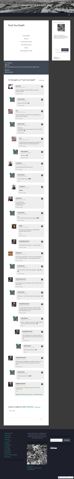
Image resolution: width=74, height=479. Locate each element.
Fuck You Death (16, 25)
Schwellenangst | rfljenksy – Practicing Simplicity (31, 394)
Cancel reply (37, 407)
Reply (42, 86)
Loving (6, 448)
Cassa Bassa (19, 163)
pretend (30, 66)
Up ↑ (69, 476)
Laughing (6, 445)
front (17, 66)
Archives (55, 57)
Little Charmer (21, 99)
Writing (6, 456)
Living (6, 446)
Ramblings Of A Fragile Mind (37, 5)
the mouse (18, 86)
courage (9, 66)
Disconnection (10, 72)
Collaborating (8, 433)
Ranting (6, 452)
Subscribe (65, 49)
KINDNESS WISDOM (20, 383)
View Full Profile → (31, 469)
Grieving (6, 441)
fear (15, 66)
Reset (8, 70)
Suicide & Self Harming (9, 454)
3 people (21, 207)
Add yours (41, 80)
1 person (26, 157)
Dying (8, 64)
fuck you (21, 66)
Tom (17, 110)
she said (37, 66)
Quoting (6, 450)
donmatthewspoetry (24, 241)
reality (33, 66)
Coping (6, 435)
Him (5, 443)
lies (27, 66)
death (12, 66)
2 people (21, 93)
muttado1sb (19, 198)
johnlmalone (19, 252)
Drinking (6, 437)
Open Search (69, 15)
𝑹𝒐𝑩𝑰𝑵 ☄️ (21, 225)
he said (24, 66)
